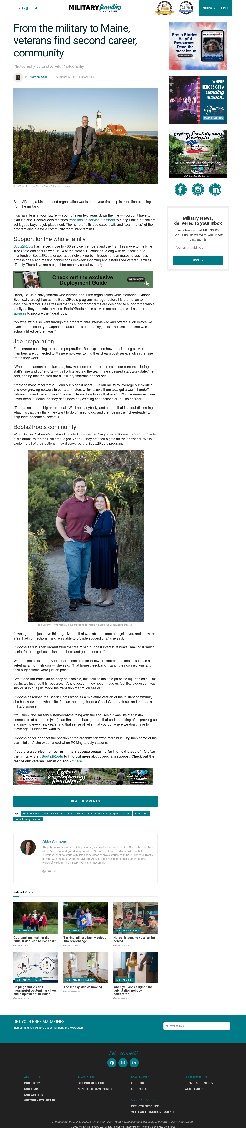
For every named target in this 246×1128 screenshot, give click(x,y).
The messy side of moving (82, 987)
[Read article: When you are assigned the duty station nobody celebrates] (135, 967)
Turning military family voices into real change (84, 939)
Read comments (85, 801)
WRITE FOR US (194, 1089)
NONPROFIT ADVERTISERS (95, 1089)
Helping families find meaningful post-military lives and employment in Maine (35, 990)
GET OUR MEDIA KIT (91, 1083)
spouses (19, 313)
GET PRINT (138, 1083)
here (78, 760)
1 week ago (22, 945)
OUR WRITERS (33, 1094)
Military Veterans (128, 930)
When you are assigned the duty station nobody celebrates (133, 990)
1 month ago (73, 991)
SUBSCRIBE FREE (216, 8)
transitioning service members (92, 219)
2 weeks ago (123, 945)
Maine (126, 813)
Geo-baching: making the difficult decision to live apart (34, 939)
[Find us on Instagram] (123, 1062)
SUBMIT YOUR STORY (199, 1083)
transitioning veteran (28, 819)
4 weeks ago (23, 998)
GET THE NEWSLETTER (39, 1100)
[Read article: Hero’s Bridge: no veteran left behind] (135, 918)
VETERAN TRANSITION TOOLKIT (152, 1112)
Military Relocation (80, 979)
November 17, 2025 (66, 77)
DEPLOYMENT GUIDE (145, 1106)
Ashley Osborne (54, 813)
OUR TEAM (31, 1089)
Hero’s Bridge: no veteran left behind (134, 939)
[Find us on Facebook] (111, 1062)
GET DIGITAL (139, 1089)
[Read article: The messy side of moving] (85, 967)
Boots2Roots (76, 813)
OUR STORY (32, 1083)
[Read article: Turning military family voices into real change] (85, 918)
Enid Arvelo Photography (103, 813)
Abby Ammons (38, 77)
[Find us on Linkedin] (134, 1062)
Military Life (25, 930)
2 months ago (124, 998)
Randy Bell (141, 813)
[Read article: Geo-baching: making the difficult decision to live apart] (35, 918)
